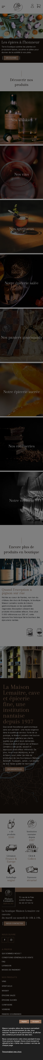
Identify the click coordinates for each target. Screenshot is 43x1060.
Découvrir (11, 58)
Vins (4, 981)
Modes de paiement (11, 970)
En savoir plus (14, 769)
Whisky (5, 991)
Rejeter (24, 1021)
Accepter (35, 1021)
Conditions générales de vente (17, 957)
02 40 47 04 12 (26, 903)
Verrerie (6, 1009)
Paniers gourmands (11, 1014)
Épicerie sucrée (9, 1000)
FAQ (3, 961)
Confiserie (7, 1005)
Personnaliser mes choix (12, 1052)
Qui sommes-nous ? (11, 953)
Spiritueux (7, 986)
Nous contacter (14, 923)
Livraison (6, 966)
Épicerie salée (8, 995)
